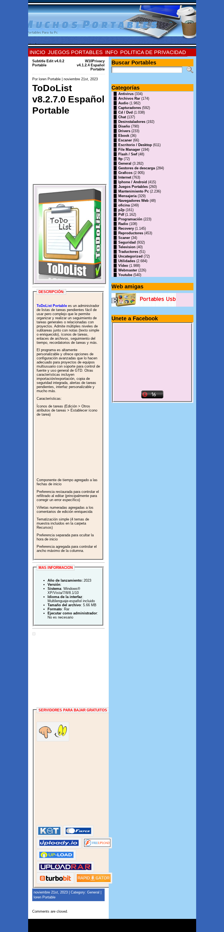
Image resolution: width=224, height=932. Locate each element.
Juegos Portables (133, 187)
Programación (130, 219)
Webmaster (127, 270)
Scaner (124, 238)
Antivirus (126, 94)
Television (126, 247)
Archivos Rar (129, 98)
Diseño (124, 126)
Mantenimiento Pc (133, 191)
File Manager (129, 149)
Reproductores (130, 233)
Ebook (123, 136)
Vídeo (123, 266)
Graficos (125, 173)
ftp (120, 159)
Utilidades (126, 261)
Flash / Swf (127, 154)
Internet (124, 177)
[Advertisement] (68, 150)
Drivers (124, 131)
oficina (124, 205)
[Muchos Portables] (112, 24)
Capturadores (129, 108)
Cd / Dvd (125, 112)
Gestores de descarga (136, 168)
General (93, 892)
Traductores (128, 252)
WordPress (112, 927)
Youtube (125, 275)
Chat (122, 117)
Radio (123, 224)
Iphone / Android (132, 182)
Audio (123, 103)
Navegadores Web (133, 201)
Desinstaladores (131, 122)
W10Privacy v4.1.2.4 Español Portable (91, 65)
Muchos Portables (109, 923)
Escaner (125, 140)
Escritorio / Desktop (135, 145)
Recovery (126, 228)
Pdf (121, 214)
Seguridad (127, 242)
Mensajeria (127, 196)
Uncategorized (130, 256)
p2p (121, 210)
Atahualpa (131, 927)
